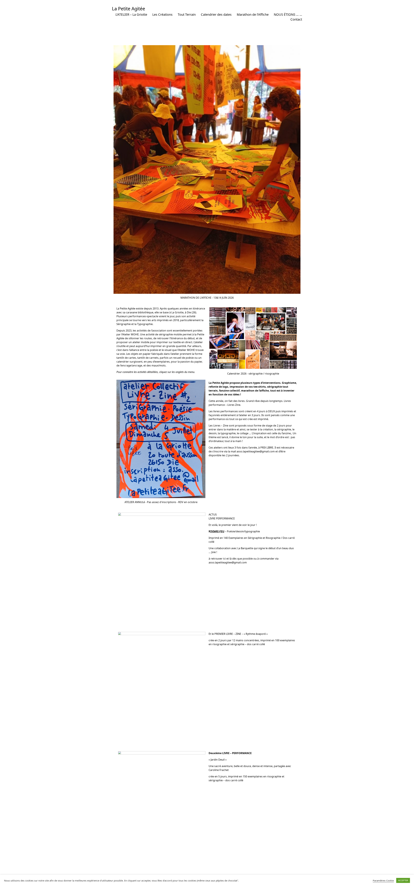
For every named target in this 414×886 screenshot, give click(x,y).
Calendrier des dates (216, 14)
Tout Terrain (187, 14)
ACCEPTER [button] (403, 880)
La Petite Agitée (128, 9)
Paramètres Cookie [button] (383, 880)
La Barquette (245, 548)
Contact (296, 19)
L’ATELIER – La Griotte (131, 14)
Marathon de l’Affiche (253, 14)
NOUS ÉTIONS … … (288, 14)
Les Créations (162, 14)
